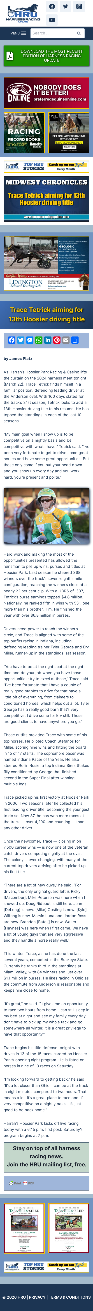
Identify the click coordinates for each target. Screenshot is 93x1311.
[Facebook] (52, 6)
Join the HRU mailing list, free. (46, 1164)
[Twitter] (65, 6)
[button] (46, 516)
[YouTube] (52, 20)
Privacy (37, 1297)
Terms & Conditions (70, 1297)
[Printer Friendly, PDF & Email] (46, 1183)
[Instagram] (79, 6)
